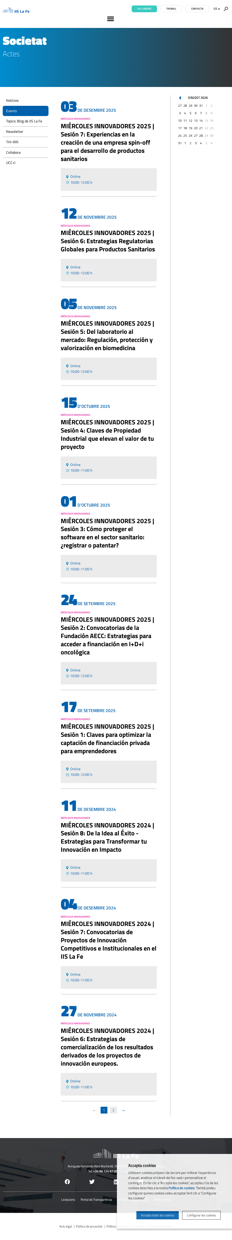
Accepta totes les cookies (157, 1215)
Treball (171, 8)
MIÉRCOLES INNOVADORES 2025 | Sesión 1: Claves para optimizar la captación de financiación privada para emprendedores (107, 739)
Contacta (197, 8)
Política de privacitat (89, 1226)
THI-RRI (12, 142)
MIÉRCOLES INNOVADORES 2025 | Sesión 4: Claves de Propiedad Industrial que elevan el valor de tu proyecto (107, 434)
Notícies (12, 100)
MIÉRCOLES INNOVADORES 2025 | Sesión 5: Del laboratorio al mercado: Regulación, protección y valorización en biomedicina (107, 336)
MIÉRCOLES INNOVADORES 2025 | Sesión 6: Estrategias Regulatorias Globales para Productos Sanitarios (108, 241)
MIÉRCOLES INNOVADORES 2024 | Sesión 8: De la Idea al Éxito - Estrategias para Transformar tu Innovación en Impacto (107, 837)
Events (11, 111)
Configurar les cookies (201, 1215)
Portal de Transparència (96, 1199)
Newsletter (14, 131)
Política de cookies (182, 1187)
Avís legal (65, 1226)
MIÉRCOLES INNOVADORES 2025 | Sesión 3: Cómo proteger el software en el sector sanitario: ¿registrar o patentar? (107, 533)
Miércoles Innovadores (75, 119)
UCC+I (10, 162)
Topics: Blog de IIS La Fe (24, 121)
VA (215, 8)
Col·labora (144, 8)
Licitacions (68, 1199)
